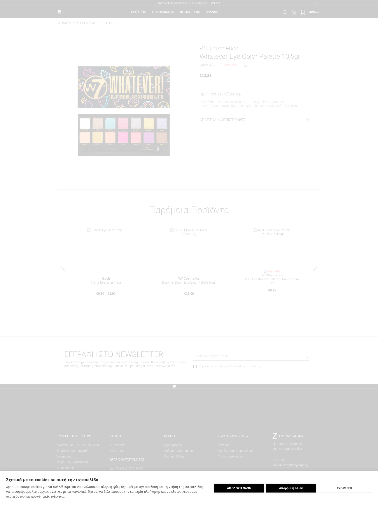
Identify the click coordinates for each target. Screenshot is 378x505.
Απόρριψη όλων (291, 488)
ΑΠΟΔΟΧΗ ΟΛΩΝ (239, 488)
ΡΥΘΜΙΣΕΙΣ (345, 488)
